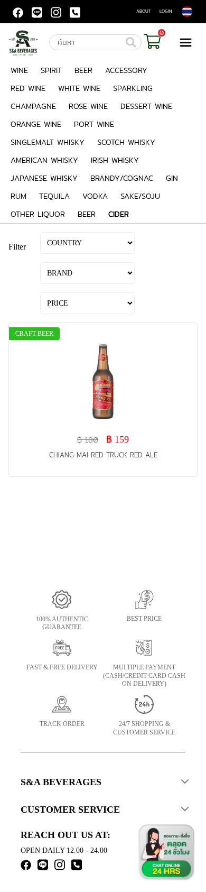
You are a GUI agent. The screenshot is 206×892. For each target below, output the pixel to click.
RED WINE (28, 88)
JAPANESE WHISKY (44, 178)
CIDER (118, 214)
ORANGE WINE (36, 124)
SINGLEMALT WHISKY (48, 142)
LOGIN (166, 11)
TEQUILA (54, 196)
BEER (87, 214)
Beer (83, 70)
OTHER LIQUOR (38, 214)
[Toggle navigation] (188, 42)
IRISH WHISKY (115, 160)
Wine (19, 70)
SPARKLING (133, 88)
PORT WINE (94, 124)
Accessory (126, 70)
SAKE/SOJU (140, 196)
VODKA (95, 196)
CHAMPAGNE (33, 106)
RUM (18, 196)
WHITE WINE (79, 88)
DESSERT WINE (146, 106)
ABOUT (143, 11)
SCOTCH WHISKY (126, 142)
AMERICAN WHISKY (44, 160)
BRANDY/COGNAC (121, 178)
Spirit (51, 70)
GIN (172, 178)
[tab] (103, 783)
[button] (103, 783)
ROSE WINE (88, 106)
